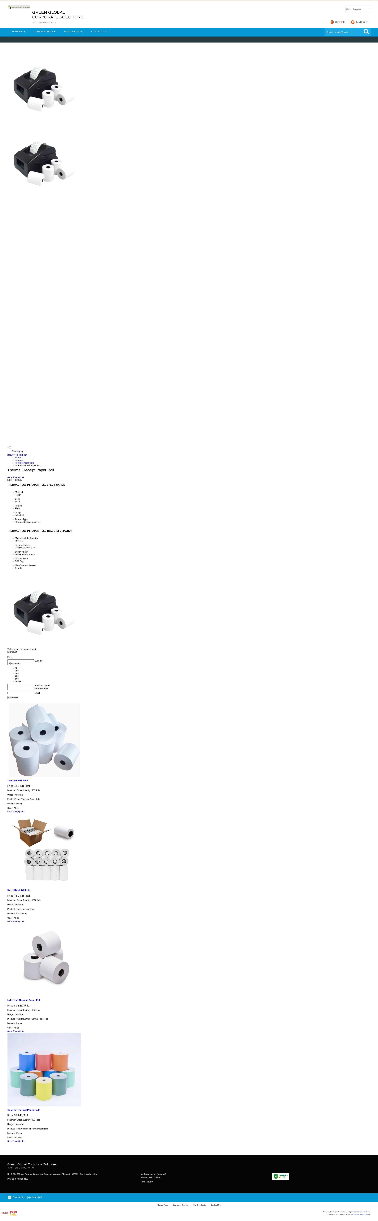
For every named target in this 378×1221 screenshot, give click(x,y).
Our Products (73, 31)
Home (18, 457)
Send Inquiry (17, 451)
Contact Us (98, 31)
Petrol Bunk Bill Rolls (19, 890)
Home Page (18, 31)
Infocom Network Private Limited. (359, 1214)
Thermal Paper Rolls (24, 463)
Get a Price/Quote (15, 477)
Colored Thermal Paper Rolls (23, 1110)
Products (19, 460)
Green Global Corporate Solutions (57, 17)
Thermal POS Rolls (17, 780)
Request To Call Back (17, 455)
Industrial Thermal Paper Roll (23, 1000)
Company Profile (45, 31)
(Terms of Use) (365, 1212)
